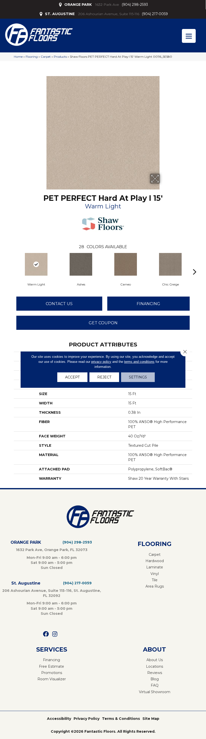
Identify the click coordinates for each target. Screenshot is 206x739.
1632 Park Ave (107, 4)
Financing (148, 303)
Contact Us (59, 303)
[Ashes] (81, 264)
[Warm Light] (36, 264)
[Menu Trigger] (189, 36)
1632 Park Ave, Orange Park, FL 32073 (51, 550)
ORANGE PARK (78, 4)
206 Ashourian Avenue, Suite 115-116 (108, 14)
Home (18, 56)
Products (60, 56)
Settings (138, 377)
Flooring (32, 56)
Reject (104, 377)
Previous (11, 264)
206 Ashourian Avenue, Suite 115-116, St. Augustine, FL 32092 (51, 593)
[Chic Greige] (170, 264)
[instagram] (54, 634)
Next (194, 264)
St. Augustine (25, 583)
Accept (72, 377)
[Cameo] (125, 264)
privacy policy (101, 362)
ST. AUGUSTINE (60, 14)
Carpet (46, 56)
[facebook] (46, 634)
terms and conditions (139, 362)
